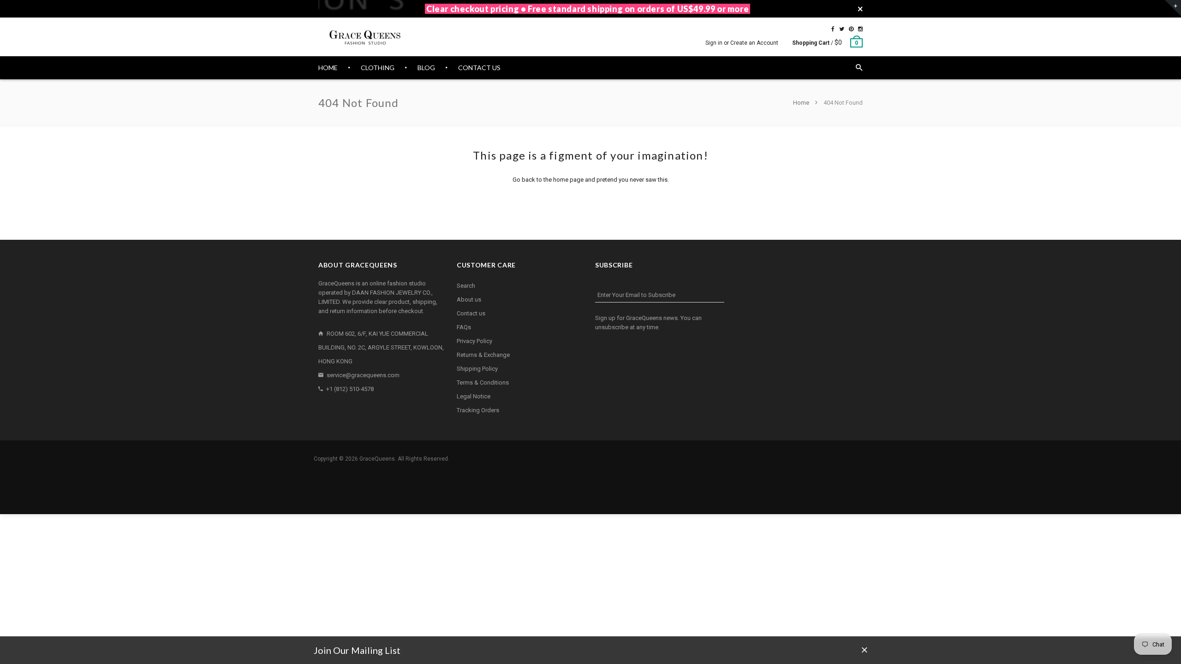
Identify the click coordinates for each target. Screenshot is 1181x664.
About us (469, 299)
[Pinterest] (851, 29)
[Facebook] (833, 29)
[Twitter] (841, 29)
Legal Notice (473, 396)
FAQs (464, 327)
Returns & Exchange (483, 354)
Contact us (471, 313)
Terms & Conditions (483, 382)
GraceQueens (377, 459)
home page (568, 179)
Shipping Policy (477, 368)
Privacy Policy (474, 341)
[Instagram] (860, 29)
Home (802, 102)
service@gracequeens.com (363, 375)
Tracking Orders (478, 410)
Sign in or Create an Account (741, 43)
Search (466, 285)
